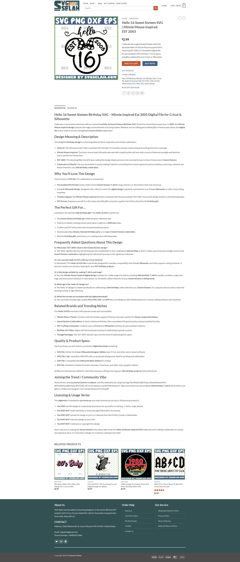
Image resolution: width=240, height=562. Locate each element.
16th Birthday (131, 78)
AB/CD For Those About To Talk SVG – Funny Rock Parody (169, 485)
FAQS (100, 3)
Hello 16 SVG (155, 81)
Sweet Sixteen (150, 84)
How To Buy (121, 3)
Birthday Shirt (151, 78)
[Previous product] (184, 18)
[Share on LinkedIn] (142, 93)
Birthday (134, 18)
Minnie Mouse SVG (129, 84)
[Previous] (54, 474)
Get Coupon (109, 3)
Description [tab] (60, 108)
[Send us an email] (61, 541)
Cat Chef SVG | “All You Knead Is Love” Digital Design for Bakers (102, 485)
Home (124, 18)
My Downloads (131, 521)
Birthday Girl (141, 78)
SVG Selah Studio (133, 87)
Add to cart (131, 63)
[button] (164, 5)
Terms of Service (164, 521)
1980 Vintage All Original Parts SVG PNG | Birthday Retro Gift (135, 485)
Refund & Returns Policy (167, 526)
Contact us (129, 531)
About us (128, 511)
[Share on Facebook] (124, 93)
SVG (142, 84)
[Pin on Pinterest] (138, 93)
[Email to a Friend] (133, 93)
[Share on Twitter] (129, 93)
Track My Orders (131, 516)
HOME (85, 3)
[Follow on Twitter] (57, 541)
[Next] (185, 474)
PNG (138, 84)
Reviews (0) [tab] (72, 108)
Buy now (150, 63)
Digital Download (131, 81)
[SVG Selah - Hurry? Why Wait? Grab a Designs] (66, 6)
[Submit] (156, 8)
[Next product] (179, 18)
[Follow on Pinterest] (66, 541)
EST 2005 (145, 81)
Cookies (128, 526)
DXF (139, 81)
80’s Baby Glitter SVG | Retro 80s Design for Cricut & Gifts (67, 485)
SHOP (92, 3)
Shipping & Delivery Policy (168, 511)
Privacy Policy (163, 516)
